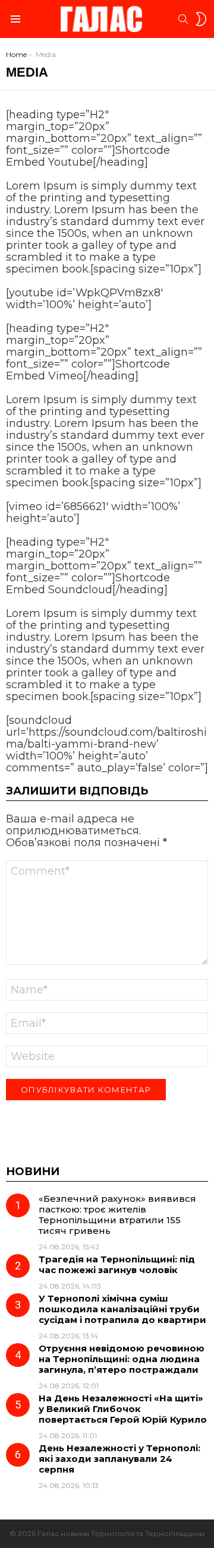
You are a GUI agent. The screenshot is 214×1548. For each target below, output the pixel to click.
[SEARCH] (183, 19)
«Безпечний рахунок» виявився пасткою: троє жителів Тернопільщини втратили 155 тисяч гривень (117, 1214)
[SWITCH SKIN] (201, 19)
